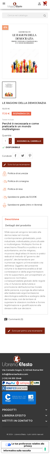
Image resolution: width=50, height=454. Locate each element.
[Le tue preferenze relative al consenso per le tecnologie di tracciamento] (45, 449)
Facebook (4, 345)
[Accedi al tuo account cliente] (39, 3)
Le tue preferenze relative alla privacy (28, 444)
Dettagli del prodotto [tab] (18, 225)
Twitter (12, 345)
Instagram (20, 345)
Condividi (15, 155)
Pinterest (30, 155)
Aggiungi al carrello (29, 141)
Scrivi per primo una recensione (26, 331)
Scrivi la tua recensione (18, 164)
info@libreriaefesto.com (15, 374)
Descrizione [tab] (12, 219)
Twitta (22, 155)
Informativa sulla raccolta (17, 450)
